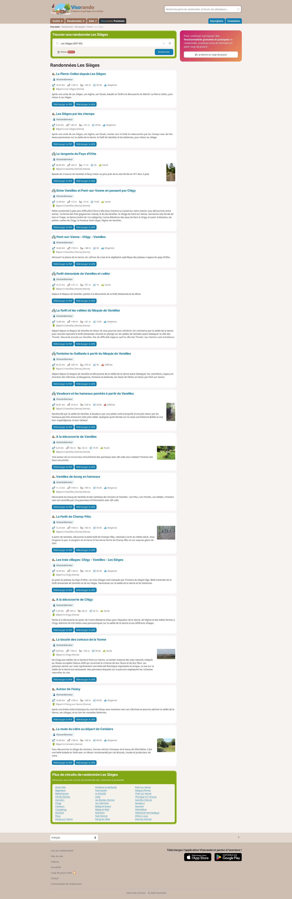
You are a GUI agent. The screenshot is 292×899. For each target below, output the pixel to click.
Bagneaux (60, 790)
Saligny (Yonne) (143, 790)
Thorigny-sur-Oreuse (145, 796)
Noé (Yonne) (101, 816)
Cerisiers (59, 800)
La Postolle (100, 793)
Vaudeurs (140, 803)
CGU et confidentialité (62, 850)
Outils (56, 21)
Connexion (233, 21)
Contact (55, 878)
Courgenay (60, 809)
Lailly (97, 796)
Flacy (57, 816)
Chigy (58, 803)
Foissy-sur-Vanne (64, 819)
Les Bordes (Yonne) (104, 800)
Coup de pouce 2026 (61, 872)
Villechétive (141, 809)
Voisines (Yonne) (143, 819)
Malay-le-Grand (103, 806)
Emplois (55, 861)
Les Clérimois (102, 803)
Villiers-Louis (141, 816)
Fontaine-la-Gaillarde (106, 787)
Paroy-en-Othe (102, 819)
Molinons (100, 812)
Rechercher (164, 51)
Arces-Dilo (60, 787)
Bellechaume (62, 793)
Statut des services (136, 892)
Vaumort (139, 806)
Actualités (56, 867)
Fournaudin (101, 790)
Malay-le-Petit (102, 809)
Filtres (67, 51)
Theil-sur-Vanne (143, 793)
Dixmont (59, 812)
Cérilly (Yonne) (62, 796)
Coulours (59, 806)
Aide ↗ (93, 21)
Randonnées (74, 21)
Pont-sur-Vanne (143, 787)
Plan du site (57, 856)
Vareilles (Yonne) (143, 800)
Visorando (55, 27)
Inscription (216, 21)
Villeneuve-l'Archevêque (147, 812)
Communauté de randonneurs (66, 883)
